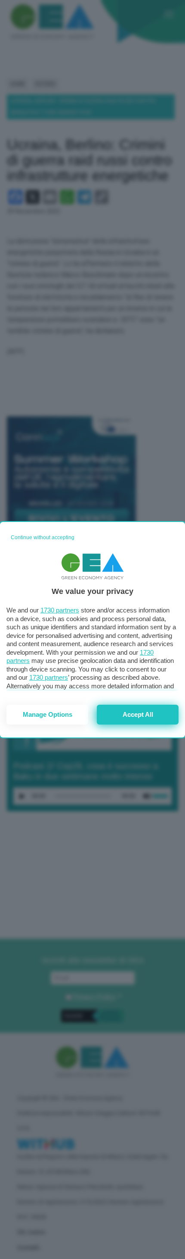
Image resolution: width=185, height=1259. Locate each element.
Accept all (138, 714)
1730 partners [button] (59, 610)
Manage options (47, 714)
